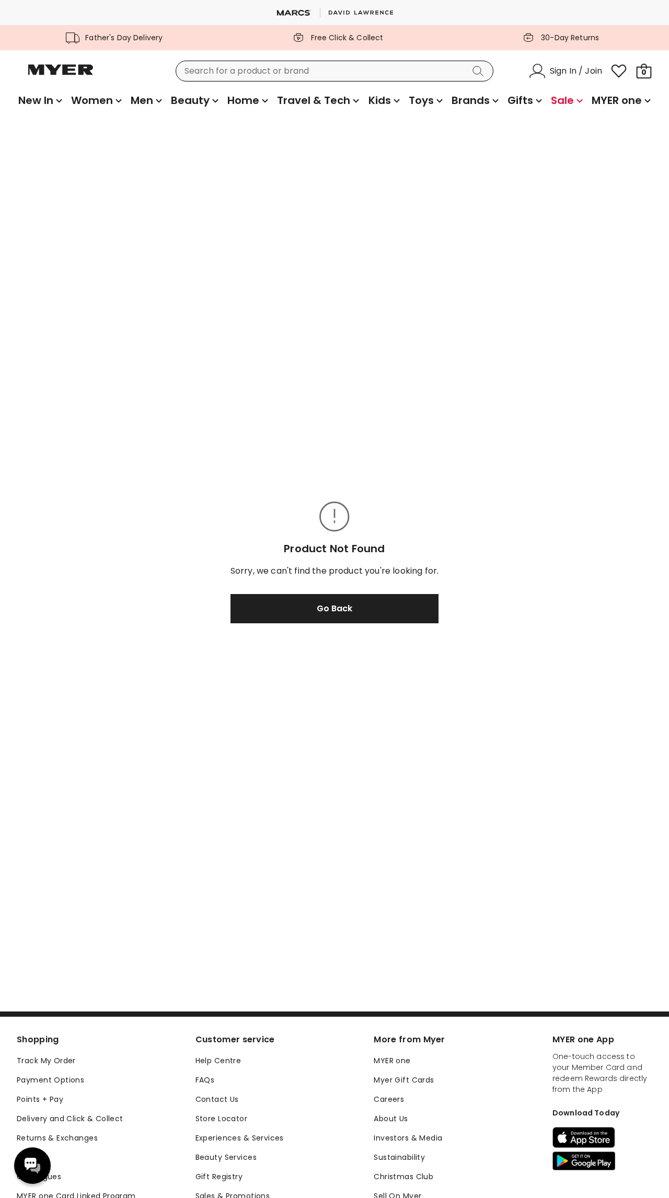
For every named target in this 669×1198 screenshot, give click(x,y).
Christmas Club (403, 1176)
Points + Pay (40, 1099)
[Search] (480, 71)
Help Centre (218, 1060)
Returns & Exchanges (57, 1138)
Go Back (334, 608)
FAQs (205, 1080)
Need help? (32, 1165)
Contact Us (217, 1099)
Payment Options (50, 1080)
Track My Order (46, 1060)
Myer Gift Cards (404, 1080)
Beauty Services (226, 1157)
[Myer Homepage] (61, 76)
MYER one (392, 1060)
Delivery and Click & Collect (70, 1118)
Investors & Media (408, 1138)
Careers (389, 1099)
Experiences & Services (239, 1138)
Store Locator (221, 1118)
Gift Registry (219, 1176)
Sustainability (399, 1157)
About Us (391, 1118)
